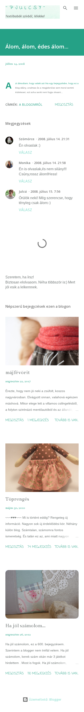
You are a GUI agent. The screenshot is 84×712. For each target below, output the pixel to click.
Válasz (25, 152)
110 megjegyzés (39, 673)
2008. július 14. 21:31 (53, 139)
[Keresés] (65, 8)
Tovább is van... (67, 420)
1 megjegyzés (38, 420)
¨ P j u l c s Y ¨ (25, 8)
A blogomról (30, 104)
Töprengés (17, 499)
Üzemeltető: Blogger (44, 699)
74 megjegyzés (39, 547)
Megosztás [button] (64, 105)
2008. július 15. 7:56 (45, 191)
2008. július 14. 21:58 (50, 163)
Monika (24, 163)
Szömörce (26, 139)
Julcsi (23, 191)
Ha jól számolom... (25, 626)
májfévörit (17, 372)
